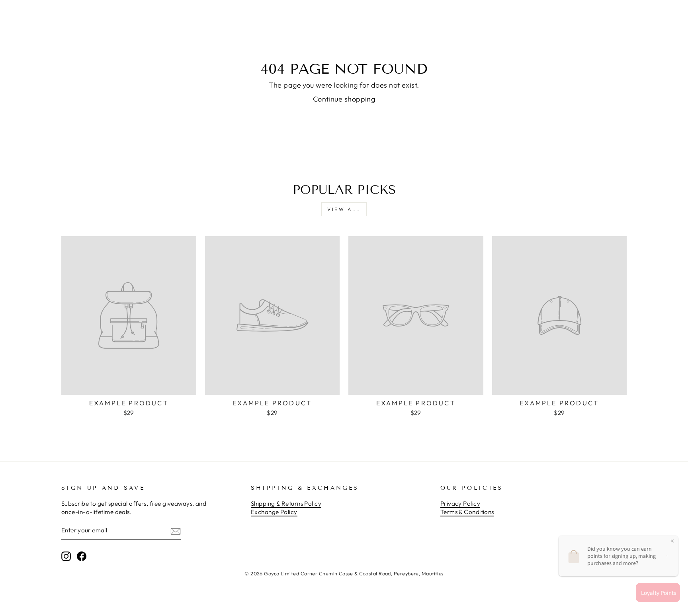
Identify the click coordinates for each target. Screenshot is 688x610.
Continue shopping (344, 99)
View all (344, 209)
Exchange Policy (274, 512)
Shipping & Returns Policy (286, 503)
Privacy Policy (460, 503)
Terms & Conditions (467, 512)
